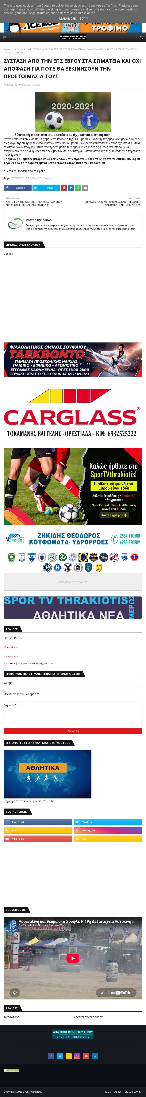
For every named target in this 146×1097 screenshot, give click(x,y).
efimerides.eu (11, 647)
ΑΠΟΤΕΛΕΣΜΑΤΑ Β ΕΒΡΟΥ (88, 1017)
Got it (83, 18)
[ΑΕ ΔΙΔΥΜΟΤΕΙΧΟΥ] (11, 561)
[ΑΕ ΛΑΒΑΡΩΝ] (124, 561)
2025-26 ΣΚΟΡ (11, 1017)
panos (9, 84)
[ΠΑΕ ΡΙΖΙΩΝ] (88, 571)
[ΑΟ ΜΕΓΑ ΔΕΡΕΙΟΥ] (62, 561)
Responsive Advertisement (73, 582)
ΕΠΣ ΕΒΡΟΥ (18, 178)
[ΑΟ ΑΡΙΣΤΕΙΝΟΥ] (78, 571)
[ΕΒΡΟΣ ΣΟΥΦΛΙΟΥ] (42, 561)
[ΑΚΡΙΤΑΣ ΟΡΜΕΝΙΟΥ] (47, 571)
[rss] (38, 830)
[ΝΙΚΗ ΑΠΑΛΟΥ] (134, 561)
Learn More (67, 18)
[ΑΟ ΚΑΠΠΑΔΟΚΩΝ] (83, 561)
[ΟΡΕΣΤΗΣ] (73, 561)
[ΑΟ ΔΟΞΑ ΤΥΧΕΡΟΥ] (68, 571)
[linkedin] (95, 1056)
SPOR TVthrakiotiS (32, 1091)
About (117, 1091)
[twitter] (108, 822)
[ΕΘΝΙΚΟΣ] (32, 561)
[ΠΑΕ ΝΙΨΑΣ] (98, 571)
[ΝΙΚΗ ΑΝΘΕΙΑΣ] (104, 561)
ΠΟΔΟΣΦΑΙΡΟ (34, 178)
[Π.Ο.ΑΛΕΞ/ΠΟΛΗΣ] (21, 561)
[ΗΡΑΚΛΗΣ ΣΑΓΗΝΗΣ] (57, 571)
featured (26, 49)
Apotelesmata (11, 656)
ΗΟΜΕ (107, 1091)
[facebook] (38, 822)
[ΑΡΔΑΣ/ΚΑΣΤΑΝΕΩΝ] (52, 561)
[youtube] (38, 839)
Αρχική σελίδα (12, 49)
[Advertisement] (73, 874)
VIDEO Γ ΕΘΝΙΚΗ (133, 1091)
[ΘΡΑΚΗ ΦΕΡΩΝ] (93, 561)
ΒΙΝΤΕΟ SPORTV (13, 638)
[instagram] (108, 830)
